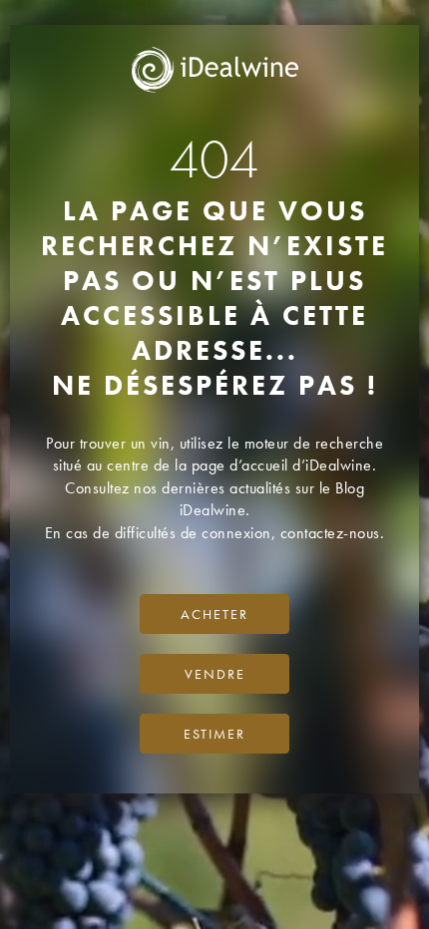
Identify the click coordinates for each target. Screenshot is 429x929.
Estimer (214, 734)
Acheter (214, 614)
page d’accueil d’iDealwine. (284, 465)
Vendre (215, 674)
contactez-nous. (332, 532)
